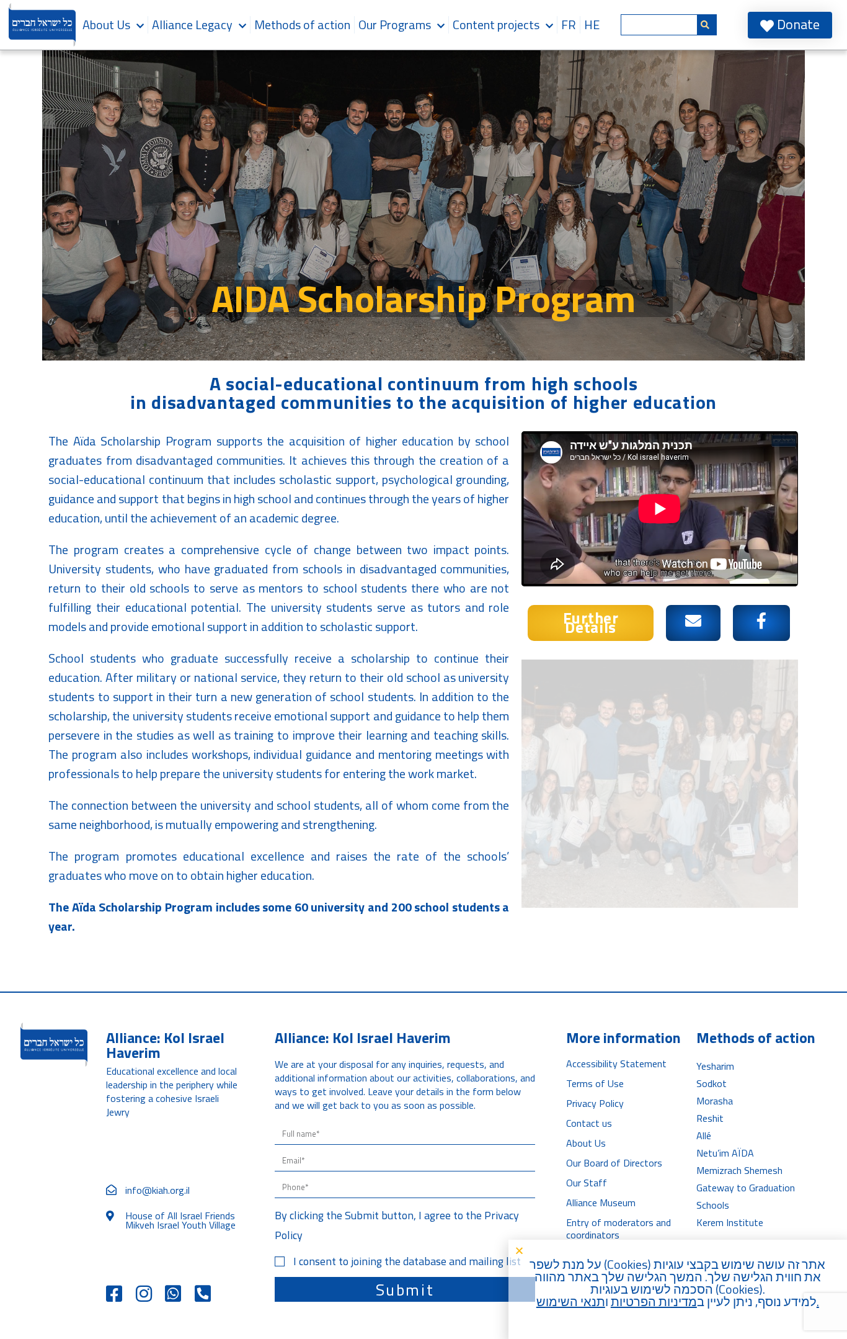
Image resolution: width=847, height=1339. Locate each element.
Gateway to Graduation (745, 1187)
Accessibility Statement (616, 1063)
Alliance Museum (601, 1202)
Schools (712, 1205)
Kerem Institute (729, 1222)
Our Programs (394, 24)
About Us (106, 24)
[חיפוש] (707, 24)
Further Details (591, 622)
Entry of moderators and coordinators (618, 1228)
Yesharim (715, 1066)
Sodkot (711, 1083)
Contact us (589, 1123)
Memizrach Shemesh (739, 1170)
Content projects (496, 24)
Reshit (710, 1118)
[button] (675, 1250)
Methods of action (302, 24)
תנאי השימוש (570, 1301)
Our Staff (586, 1182)
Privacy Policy (595, 1103)
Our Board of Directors (614, 1163)
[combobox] (659, 24)
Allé (703, 1135)
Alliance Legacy (192, 24)
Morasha (714, 1100)
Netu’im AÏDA (725, 1152)
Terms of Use (595, 1083)
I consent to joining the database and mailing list (407, 1261)
